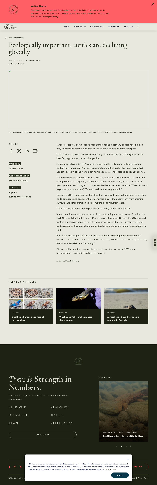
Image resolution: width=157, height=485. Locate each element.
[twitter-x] (21, 467)
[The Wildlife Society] (10, 26)
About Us (128, 26)
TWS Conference (18, 180)
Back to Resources (16, 37)
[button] (116, 446)
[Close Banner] (152, 4)
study (65, 164)
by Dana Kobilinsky (17, 64)
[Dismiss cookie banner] (128, 459)
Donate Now (42, 434)
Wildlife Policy (61, 423)
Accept (120, 475)
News (66, 26)
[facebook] (9, 467)
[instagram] (15, 467)
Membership (113, 26)
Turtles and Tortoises (20, 196)
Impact (13, 423)
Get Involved (96, 26)
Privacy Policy (111, 469)
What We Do (80, 26)
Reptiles (13, 192)
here (90, 253)
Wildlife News (34, 60)
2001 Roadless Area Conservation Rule (69, 10)
